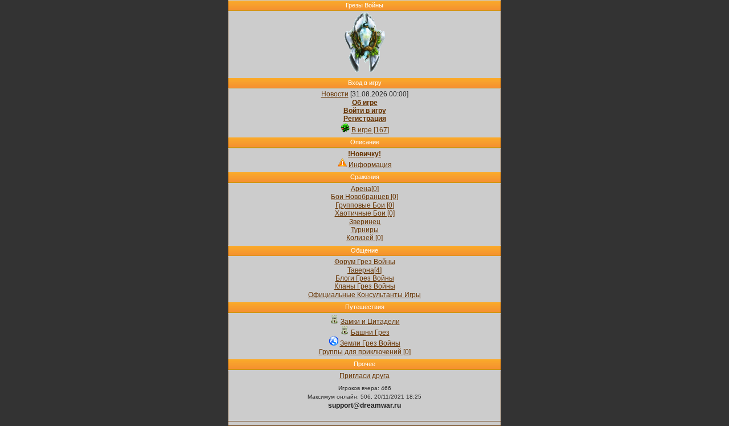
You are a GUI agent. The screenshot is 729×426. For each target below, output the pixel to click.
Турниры (365, 230)
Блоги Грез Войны (364, 278)
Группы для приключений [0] (365, 352)
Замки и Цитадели (370, 322)
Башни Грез (370, 332)
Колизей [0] (364, 238)
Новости (335, 94)
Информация (370, 165)
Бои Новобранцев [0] (364, 197)
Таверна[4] (364, 270)
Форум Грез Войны (364, 262)
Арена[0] (365, 189)
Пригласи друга (364, 376)
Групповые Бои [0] (364, 205)
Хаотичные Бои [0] (365, 213)
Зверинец (364, 222)
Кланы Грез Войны (364, 286)
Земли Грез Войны (370, 343)
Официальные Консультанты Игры (364, 295)
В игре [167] (370, 130)
